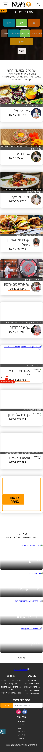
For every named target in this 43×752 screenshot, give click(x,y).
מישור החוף (25, 33)
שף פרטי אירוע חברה (32, 687)
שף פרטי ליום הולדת (32, 690)
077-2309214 (17, 249)
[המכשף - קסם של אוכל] (21, 94)
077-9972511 (17, 419)
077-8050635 (17, 158)
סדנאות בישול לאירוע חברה (24, 641)
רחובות (21, 51)
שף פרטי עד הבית (32, 693)
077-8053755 (17, 379)
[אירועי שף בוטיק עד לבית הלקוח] (21, 224)
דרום (9, 23)
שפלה (4, 33)
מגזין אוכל (21, 728)
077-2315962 (17, 332)
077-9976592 (17, 462)
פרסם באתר (21, 731)
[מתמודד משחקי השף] (21, 268)
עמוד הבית (21, 721)
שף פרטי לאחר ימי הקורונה (25, 558)
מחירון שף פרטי (28, 589)
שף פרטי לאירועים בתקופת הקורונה (26, 613)
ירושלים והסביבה (13, 33)
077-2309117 (17, 115)
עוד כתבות (21, 657)
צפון (33, 23)
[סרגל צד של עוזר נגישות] (3, 731)
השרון (21, 41)
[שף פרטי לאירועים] (21, 348)
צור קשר (21, 738)
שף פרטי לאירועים (32, 683)
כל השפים (32, 680)
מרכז (21, 23)
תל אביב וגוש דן (36, 33)
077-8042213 (17, 201)
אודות (21, 724)
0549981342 (18, 288)
